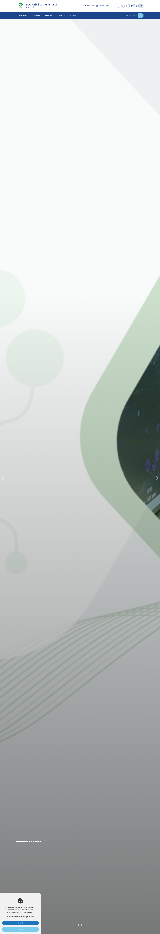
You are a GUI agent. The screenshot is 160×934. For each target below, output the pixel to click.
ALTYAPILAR (36, 15)
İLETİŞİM (73, 15)
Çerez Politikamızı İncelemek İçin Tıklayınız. (20, 917)
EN (141, 6)
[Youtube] (131, 6)
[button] (22, 842)
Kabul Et (20, 923)
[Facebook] (117, 6)
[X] (122, 6)
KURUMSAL (23, 15)
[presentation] (3, 478)
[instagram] (127, 6)
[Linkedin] (136, 6)
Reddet (20, 929)
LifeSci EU (61, 15)
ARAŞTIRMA (49, 15)
